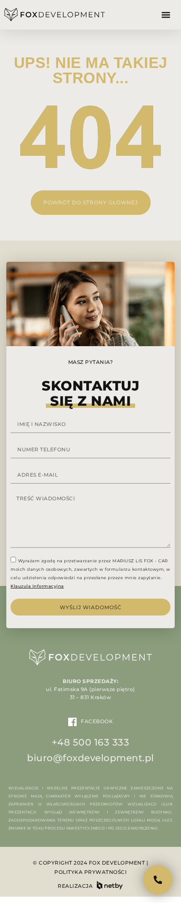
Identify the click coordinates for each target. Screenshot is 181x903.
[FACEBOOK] (72, 722)
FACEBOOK (97, 721)
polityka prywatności (90, 872)
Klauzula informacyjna (37, 586)
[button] (166, 15)
